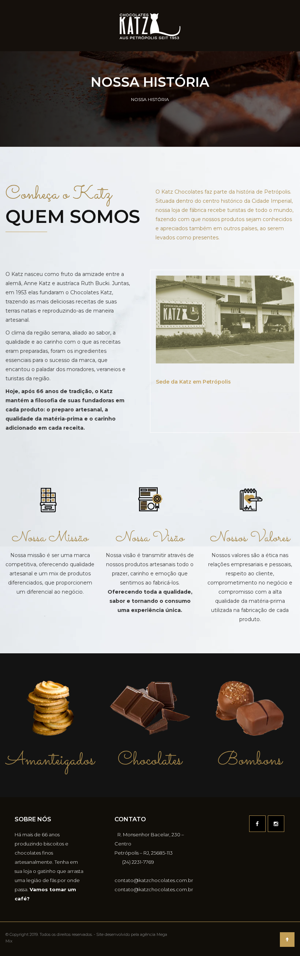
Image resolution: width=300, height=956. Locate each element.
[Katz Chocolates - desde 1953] (150, 25)
